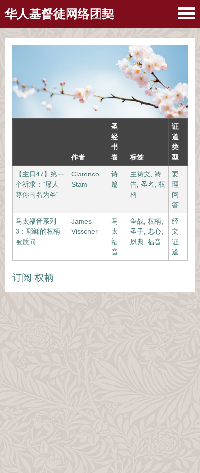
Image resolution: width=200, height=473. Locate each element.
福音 (154, 241)
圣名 (147, 184)
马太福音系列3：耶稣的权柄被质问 (38, 231)
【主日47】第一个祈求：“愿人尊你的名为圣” (40, 184)
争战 (137, 221)
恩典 (137, 241)
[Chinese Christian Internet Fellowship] (186, 13)
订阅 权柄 (33, 277)
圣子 (137, 231)
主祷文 (140, 174)
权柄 (154, 221)
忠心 (154, 231)
